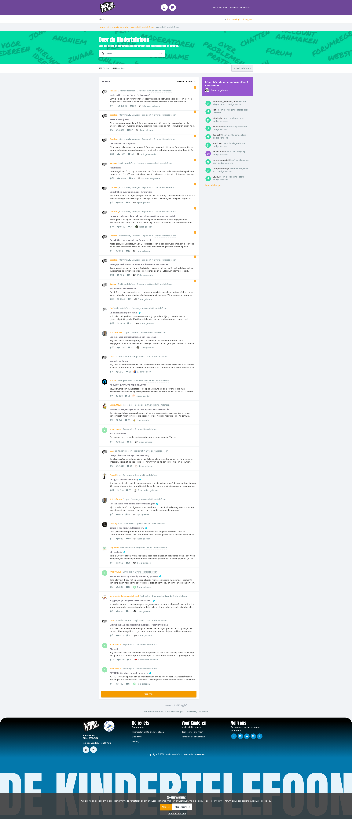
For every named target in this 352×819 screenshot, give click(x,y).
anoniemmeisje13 (221, 160)
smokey (113, 523)
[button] (176, 813)
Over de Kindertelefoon (142, 27)
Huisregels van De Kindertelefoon (148, 732)
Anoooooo (218, 126)
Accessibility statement (196, 711)
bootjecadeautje (221, 168)
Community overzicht (118, 27)
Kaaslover (217, 143)
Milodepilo (217, 118)
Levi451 (216, 176)
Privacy (135, 741)
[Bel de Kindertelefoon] (164, 7)
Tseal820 (217, 135)
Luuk (112, 357)
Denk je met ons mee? (193, 732)
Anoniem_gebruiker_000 (225, 101)
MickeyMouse (116, 405)
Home (102, 27)
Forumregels (138, 727)
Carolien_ (114, 115)
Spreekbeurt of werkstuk (193, 736)
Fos (111, 308)
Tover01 (113, 475)
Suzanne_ (114, 91)
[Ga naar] (101, 53)
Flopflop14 (114, 547)
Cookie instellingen (174, 711)
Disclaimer (137, 736)
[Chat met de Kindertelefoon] (172, 7)
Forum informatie (219, 7)
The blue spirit (219, 151)
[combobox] (132, 53)
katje (215, 109)
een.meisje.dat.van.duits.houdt (124, 596)
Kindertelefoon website (240, 7)
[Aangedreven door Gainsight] (176, 706)
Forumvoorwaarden (153, 711)
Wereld (113, 380)
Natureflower (116, 332)
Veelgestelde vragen (191, 727)
